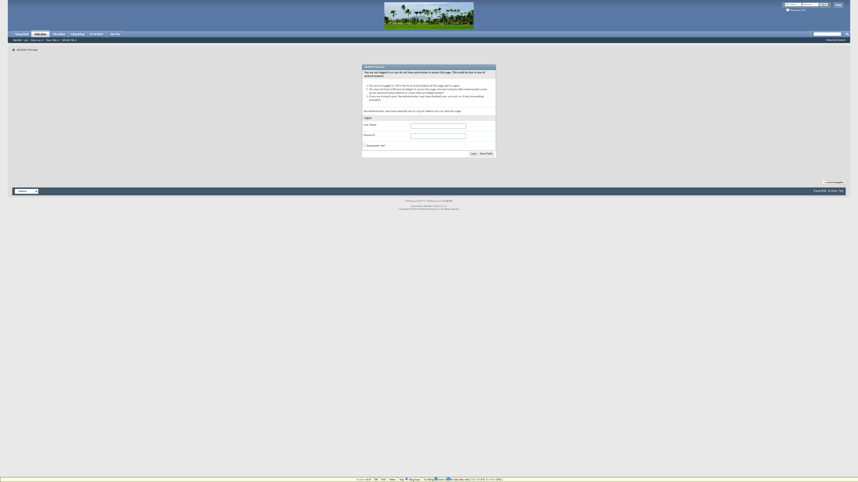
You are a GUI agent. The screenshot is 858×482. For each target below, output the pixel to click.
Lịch (26, 40)
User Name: (370, 124)
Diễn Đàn (40, 34)
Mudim (360, 479)
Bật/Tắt (475, 479)
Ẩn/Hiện (491, 479)
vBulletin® (428, 206)
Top (841, 190)
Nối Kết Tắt (68, 40)
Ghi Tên (115, 34)
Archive (832, 190)
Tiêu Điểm (59, 34)
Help (838, 5)
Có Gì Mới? (96, 34)
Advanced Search (836, 40)
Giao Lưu (36, 40)
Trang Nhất (22, 34)
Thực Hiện (51, 40)
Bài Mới (17, 40)
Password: (369, 135)
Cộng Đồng (77, 34)
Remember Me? (797, 10)
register (420, 111)
